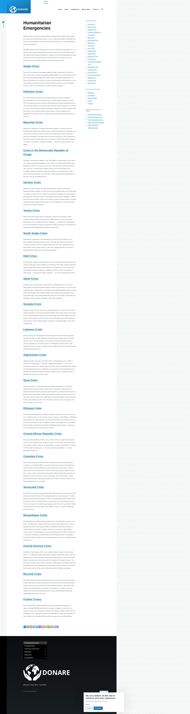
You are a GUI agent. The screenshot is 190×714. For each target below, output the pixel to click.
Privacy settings (103, 691)
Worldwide (91, 93)
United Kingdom (92, 98)
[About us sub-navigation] (100, 9)
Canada (90, 101)
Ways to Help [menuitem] (27, 655)
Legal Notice (43, 684)
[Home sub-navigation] (63, 9)
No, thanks (98, 708)
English (46, 3)
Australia (90, 103)
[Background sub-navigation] (80, 9)
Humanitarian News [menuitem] (29, 646)
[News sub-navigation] (69, 9)
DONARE (23, 9)
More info (88, 704)
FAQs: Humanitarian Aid (94, 114)
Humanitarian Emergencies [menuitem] (31, 643)
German (46, 1)
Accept (89, 708)
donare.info (26, 684)
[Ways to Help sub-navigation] (91, 9)
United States (91, 95)
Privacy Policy (34, 684)
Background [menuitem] (27, 652)
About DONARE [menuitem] (28, 658)
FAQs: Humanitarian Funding (96, 122)
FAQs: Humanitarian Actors (95, 120)
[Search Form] (102, 9)
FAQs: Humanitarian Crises (95, 117)
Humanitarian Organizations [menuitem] (31, 649)
